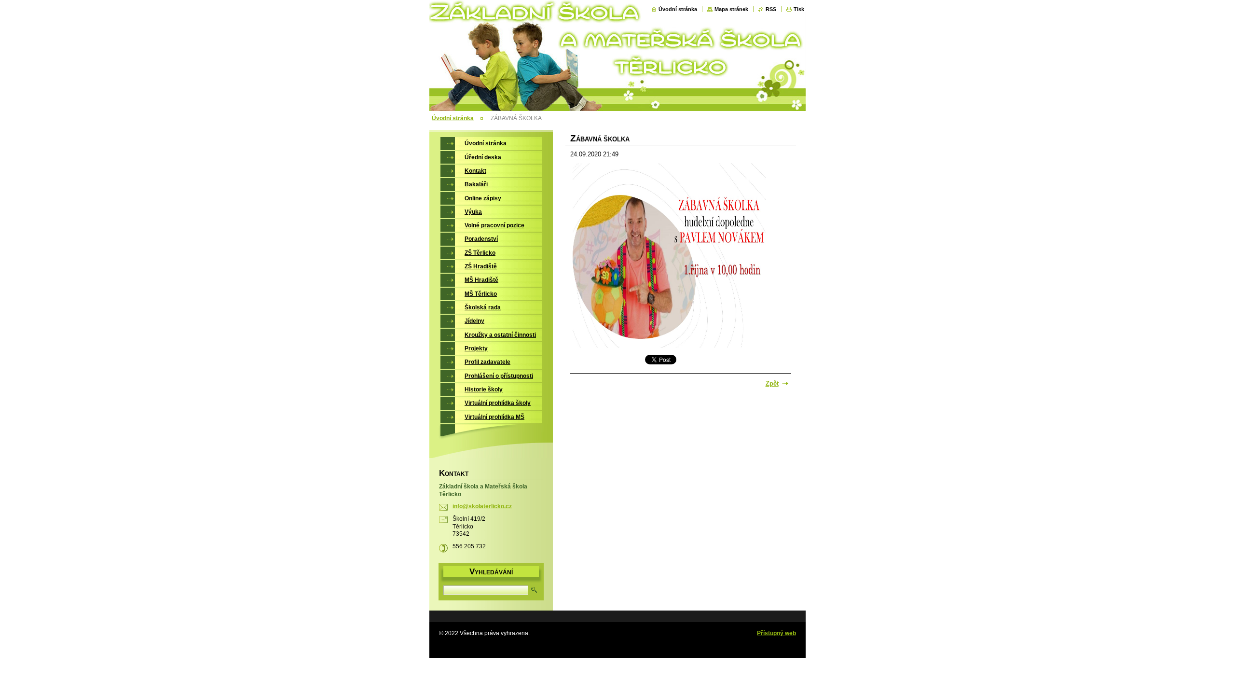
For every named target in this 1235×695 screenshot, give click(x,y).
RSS (771, 9)
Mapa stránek (731, 9)
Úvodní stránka (678, 9)
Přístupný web (776, 633)
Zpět (772, 383)
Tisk (799, 9)
